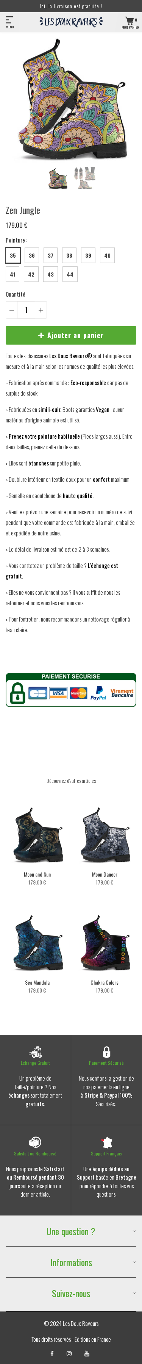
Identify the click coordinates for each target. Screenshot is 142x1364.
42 (31, 274)
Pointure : (16, 240)
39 (88, 255)
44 (70, 274)
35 (13, 255)
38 (69, 255)
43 (50, 274)
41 (12, 274)
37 (50, 255)
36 (32, 255)
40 (107, 255)
